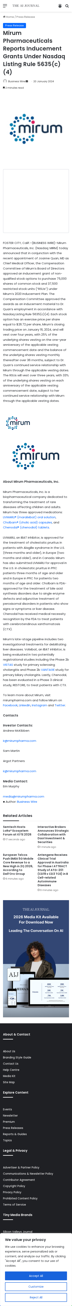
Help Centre (11, 1070)
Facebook (10, 705)
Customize (36, 1287)
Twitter (60, 705)
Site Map (9, 1082)
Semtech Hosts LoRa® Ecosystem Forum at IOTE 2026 (17, 830)
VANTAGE (48, 670)
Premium (9, 1122)
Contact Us (10, 1064)
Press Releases (13, 1128)
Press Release (25, 17)
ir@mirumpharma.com (19, 741)
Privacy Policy (12, 1192)
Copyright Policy (14, 1186)
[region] (36, 1269)
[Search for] (67, 7)
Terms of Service (14, 1205)
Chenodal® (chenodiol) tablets (26, 527)
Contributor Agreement (19, 1180)
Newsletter (10, 1116)
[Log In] (60, 7)
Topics (7, 1140)
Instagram (39, 705)
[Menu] (5, 7)
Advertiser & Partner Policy (21, 1167)
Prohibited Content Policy (20, 1198)
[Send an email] (27, 81)
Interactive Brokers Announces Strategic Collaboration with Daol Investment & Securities (53, 834)
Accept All (36, 1276)
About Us (9, 1051)
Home (9, 17)
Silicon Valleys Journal (17, 1232)
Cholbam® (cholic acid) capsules (27, 522)
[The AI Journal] (26, 6)
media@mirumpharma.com (23, 796)
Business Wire (16, 81)
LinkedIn (24, 705)
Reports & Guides (15, 1134)
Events (7, 1109)
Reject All (36, 1297)
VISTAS (8, 665)
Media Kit (9, 1076)
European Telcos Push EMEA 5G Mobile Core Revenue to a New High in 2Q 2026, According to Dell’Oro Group (18, 864)
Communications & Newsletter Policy (28, 1174)
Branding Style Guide (17, 1057)
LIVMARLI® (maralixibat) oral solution (29, 517)
